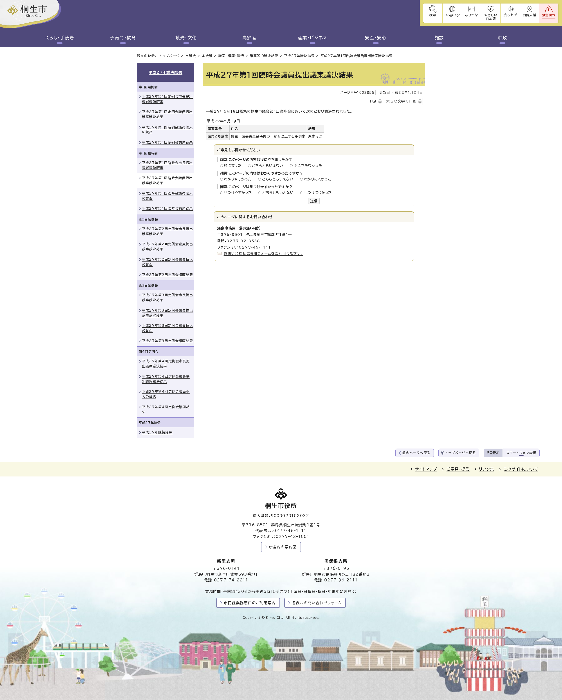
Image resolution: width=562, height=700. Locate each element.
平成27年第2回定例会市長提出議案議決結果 (167, 231)
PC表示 (493, 452)
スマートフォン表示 (521, 453)
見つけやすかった (239, 192)
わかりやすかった (239, 179)
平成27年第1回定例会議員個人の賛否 (167, 130)
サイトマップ (426, 469)
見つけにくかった (318, 192)
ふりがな (471, 15)
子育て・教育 (123, 37)
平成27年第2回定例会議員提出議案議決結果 (167, 246)
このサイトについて (521, 469)
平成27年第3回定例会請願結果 (167, 341)
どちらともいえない (269, 165)
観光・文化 (186, 37)
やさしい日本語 (490, 16)
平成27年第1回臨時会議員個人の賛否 (167, 196)
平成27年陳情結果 (157, 432)
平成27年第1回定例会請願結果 (167, 142)
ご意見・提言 (458, 469)
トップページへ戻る (460, 453)
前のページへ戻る (416, 453)
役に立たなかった (308, 165)
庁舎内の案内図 (283, 547)
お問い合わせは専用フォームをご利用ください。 (263, 253)
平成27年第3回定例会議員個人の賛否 (167, 328)
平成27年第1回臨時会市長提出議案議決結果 (167, 165)
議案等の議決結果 (264, 56)
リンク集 (486, 469)
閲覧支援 (529, 15)
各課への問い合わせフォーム (317, 603)
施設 (439, 37)
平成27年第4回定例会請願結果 (166, 409)
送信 (314, 201)
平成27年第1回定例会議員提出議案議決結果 (167, 114)
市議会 (190, 56)
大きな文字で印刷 (401, 101)
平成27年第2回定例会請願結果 (167, 274)
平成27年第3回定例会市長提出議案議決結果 (167, 297)
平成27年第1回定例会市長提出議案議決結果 (167, 99)
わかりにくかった (317, 179)
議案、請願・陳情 (231, 56)
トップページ (170, 56)
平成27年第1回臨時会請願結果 (167, 208)
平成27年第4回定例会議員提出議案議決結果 (166, 379)
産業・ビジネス (313, 37)
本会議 (207, 56)
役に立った (234, 165)
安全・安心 (376, 37)
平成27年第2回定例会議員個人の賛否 (167, 262)
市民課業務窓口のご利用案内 (250, 603)
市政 (502, 37)
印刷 (373, 101)
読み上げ (510, 15)
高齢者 (249, 37)
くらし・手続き (59, 37)
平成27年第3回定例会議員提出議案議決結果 (167, 313)
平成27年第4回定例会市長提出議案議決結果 (166, 363)
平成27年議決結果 (299, 56)
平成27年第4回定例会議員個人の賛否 (166, 394)
